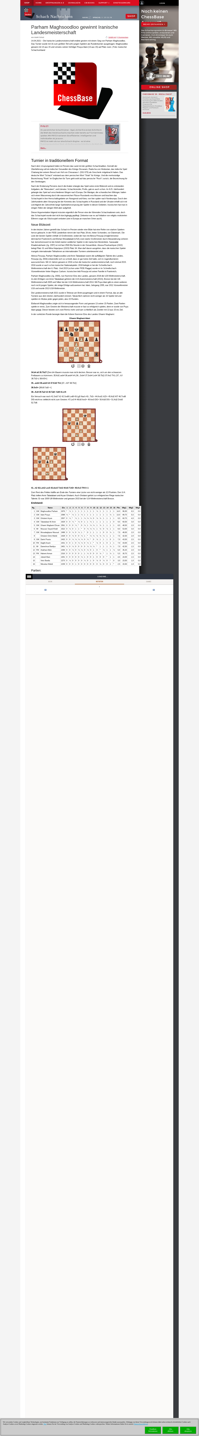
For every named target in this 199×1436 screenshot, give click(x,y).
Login (162, 3)
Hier (45, 1424)
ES (108, 17)
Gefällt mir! (112, 37)
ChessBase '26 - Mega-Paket (157, 94)
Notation (99, 582)
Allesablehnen (170, 1430)
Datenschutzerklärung (141, 1424)
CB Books (89, 3)
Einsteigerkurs (121, 3)
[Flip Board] (72, 366)
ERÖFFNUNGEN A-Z (55, 3)
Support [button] (103, 3)
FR (111, 17)
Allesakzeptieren (188, 1430)
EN (105, 17)
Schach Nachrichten (54, 16)
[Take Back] (71, 482)
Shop (27, 3)
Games (148, 582)
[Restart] (68, 482)
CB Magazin (74, 3)
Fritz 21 (44, 126)
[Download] (89, 366)
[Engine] (82, 366)
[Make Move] (74, 482)
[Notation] (79, 366)
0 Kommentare (123, 37)
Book (50, 582)
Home (39, 3)
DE (102, 17)
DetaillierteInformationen (152, 1430)
